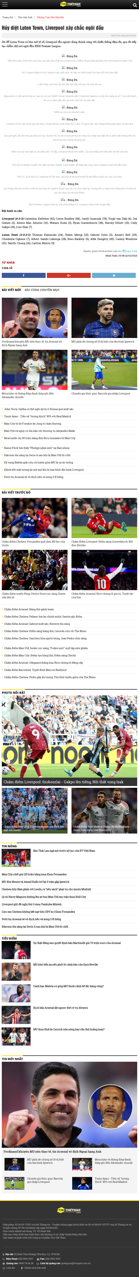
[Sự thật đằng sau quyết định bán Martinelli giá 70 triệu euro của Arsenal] (16, 950)
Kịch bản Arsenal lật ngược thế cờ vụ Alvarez (60, 1007)
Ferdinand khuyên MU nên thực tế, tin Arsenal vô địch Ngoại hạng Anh (32, 343)
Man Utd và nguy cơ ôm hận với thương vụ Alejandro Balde (39, 431)
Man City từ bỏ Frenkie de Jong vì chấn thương (32, 423)
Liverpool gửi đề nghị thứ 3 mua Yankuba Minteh (32, 904)
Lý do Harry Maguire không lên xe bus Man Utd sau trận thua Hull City (44, 897)
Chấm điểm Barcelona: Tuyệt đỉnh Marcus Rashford (35, 670)
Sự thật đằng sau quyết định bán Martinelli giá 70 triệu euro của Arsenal (77, 943)
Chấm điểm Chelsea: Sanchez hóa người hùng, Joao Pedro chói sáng (45, 638)
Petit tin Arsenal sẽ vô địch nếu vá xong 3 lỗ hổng (33, 477)
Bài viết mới (11, 290)
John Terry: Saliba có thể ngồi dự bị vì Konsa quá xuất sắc (38, 409)
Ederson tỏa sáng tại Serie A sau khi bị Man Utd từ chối (37, 455)
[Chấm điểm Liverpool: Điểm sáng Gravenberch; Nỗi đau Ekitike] (104, 518)
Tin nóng (9, 846)
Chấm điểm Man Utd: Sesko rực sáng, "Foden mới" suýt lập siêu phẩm (46, 648)
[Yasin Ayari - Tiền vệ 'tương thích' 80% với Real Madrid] (82, 1183)
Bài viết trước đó (16, 492)
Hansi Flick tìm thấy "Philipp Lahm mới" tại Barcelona (37, 448)
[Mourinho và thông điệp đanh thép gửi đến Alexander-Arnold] (35, 370)
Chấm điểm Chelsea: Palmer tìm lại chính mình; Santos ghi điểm (43, 616)
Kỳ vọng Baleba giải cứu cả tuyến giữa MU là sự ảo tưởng (38, 462)
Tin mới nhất (12, 1059)
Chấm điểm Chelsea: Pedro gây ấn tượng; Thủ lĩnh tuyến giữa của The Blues (50, 677)
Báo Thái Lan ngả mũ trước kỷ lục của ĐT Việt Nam (64, 850)
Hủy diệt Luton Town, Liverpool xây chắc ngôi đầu (53, 27)
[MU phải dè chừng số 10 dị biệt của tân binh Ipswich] (104, 318)
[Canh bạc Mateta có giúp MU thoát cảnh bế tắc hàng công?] (16, 993)
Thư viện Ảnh (25, 17)
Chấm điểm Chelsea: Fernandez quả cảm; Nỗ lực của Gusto (33, 543)
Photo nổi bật (13, 693)
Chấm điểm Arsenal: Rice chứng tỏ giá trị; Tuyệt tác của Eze (102, 595)
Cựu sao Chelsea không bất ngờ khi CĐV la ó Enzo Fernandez (38, 911)
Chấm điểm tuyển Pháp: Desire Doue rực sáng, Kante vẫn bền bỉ (34, 595)
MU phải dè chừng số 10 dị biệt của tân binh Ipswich (102, 341)
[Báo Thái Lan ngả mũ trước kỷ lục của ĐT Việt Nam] (16, 858)
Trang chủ (7, 17)
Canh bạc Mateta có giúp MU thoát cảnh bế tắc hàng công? (68, 986)
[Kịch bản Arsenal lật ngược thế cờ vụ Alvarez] (16, 1015)
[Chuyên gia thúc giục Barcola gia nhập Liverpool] (104, 370)
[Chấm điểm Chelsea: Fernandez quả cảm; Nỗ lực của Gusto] (35, 518)
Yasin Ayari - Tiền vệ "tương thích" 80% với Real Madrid (37, 416)
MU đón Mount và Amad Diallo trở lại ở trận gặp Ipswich (35, 881)
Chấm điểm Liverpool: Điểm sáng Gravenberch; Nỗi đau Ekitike (102, 543)
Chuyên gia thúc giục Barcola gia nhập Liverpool (100, 393)
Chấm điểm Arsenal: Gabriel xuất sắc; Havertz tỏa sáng (37, 624)
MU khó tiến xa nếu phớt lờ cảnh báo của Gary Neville (65, 964)
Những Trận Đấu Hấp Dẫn (50, 17)
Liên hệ (11, 1267)
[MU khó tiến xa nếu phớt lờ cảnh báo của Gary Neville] (16, 972)
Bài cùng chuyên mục (42, 290)
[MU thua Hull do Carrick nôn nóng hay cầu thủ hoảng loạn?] (16, 1036)
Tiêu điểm (9, 938)
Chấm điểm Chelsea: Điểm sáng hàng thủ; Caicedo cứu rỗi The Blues (45, 631)
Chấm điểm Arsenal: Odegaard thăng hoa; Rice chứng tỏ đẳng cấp (43, 662)
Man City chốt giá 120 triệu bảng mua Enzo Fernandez (34, 874)
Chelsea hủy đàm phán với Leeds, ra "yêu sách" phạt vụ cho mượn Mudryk (46, 889)
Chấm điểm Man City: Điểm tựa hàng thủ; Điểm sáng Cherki (40, 655)
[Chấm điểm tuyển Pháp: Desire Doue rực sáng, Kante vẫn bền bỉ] (35, 570)
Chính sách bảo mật (35, 1267)
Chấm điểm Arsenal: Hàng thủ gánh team (29, 609)
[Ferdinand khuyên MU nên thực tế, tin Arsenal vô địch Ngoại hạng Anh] (35, 318)
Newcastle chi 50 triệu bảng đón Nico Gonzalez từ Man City (39, 438)
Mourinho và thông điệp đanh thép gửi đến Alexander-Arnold (28, 395)
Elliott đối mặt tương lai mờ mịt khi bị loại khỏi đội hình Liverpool (44, 469)
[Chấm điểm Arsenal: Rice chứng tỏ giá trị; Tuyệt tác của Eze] (104, 570)
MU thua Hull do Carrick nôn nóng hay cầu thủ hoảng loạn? (69, 1029)
